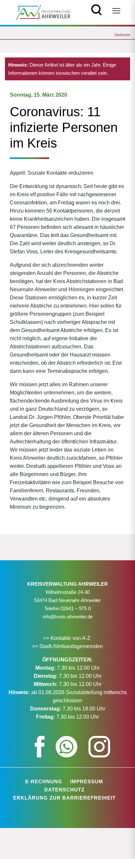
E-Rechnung (43, 781)
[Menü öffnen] (116, 11)
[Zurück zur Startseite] (43, 12)
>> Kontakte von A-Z (67, 638)
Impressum (86, 781)
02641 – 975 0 (76, 608)
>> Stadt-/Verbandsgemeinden (67, 646)
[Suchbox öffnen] (96, 9)
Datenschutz (64, 789)
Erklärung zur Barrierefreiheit (64, 798)
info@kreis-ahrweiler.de (68, 616)
